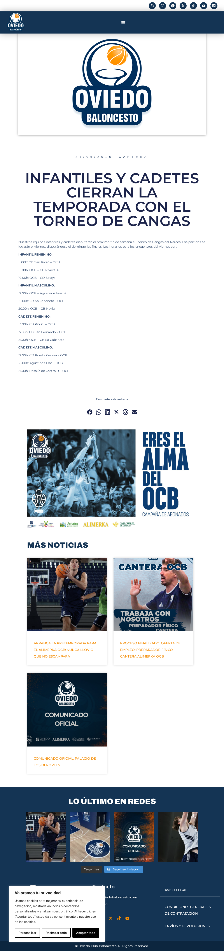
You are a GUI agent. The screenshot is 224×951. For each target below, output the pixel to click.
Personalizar (27, 933)
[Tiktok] (193, 5)
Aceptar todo (85, 933)
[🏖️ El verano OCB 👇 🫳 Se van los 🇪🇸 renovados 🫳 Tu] (46, 837)
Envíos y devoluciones (187, 926)
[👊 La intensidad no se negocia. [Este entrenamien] (178, 837)
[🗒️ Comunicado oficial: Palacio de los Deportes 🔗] (134, 837)
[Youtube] (203, 5)
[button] (123, 22)
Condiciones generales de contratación (188, 910)
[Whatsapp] (152, 5)
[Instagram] (162, 5)
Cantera (134, 156)
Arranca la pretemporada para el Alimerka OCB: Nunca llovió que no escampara (65, 649)
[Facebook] (172, 5)
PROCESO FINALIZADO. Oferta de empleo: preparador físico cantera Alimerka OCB (150, 649)
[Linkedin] (213, 5)
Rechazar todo (56, 933)
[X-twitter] (183, 5)
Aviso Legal (176, 890)
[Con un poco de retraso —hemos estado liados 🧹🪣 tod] (90, 837)
